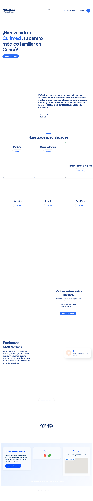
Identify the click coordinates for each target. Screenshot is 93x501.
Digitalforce (51, 490)
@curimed (61, 481)
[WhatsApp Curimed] (49, 455)
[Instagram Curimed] (44, 455)
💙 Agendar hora (13, 466)
